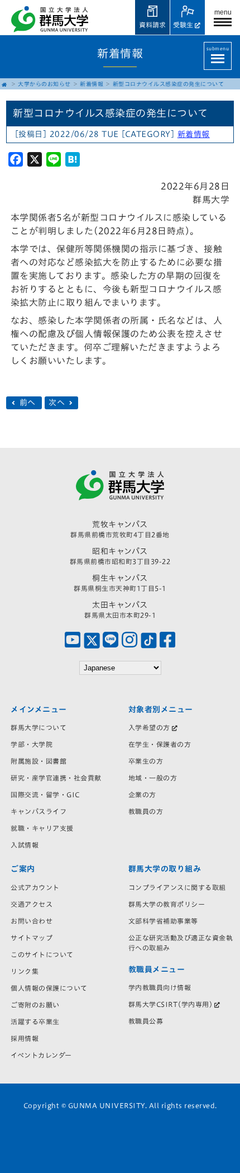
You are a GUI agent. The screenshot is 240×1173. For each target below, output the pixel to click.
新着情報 (91, 84)
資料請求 (152, 24)
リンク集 (25, 971)
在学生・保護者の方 (159, 744)
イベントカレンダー (41, 1055)
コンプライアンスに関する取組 (177, 887)
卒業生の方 (146, 761)
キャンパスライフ (38, 811)
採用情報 (25, 1038)
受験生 (183, 24)
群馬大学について (38, 727)
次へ (58, 402)
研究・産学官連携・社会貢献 (56, 777)
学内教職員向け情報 (159, 987)
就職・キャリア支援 (42, 828)
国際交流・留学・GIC (45, 794)
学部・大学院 (31, 744)
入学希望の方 (149, 727)
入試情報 (25, 844)
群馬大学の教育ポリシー (166, 904)
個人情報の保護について (49, 988)
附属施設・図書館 (38, 761)
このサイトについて (42, 954)
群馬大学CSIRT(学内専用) (170, 1004)
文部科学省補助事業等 (163, 920)
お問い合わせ (31, 920)
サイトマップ (31, 937)
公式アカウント (35, 887)
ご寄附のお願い (35, 1004)
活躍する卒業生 (35, 1021)
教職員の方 (146, 811)
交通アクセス (31, 904)
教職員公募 (146, 1021)
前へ (27, 402)
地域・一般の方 (152, 777)
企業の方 (142, 794)
